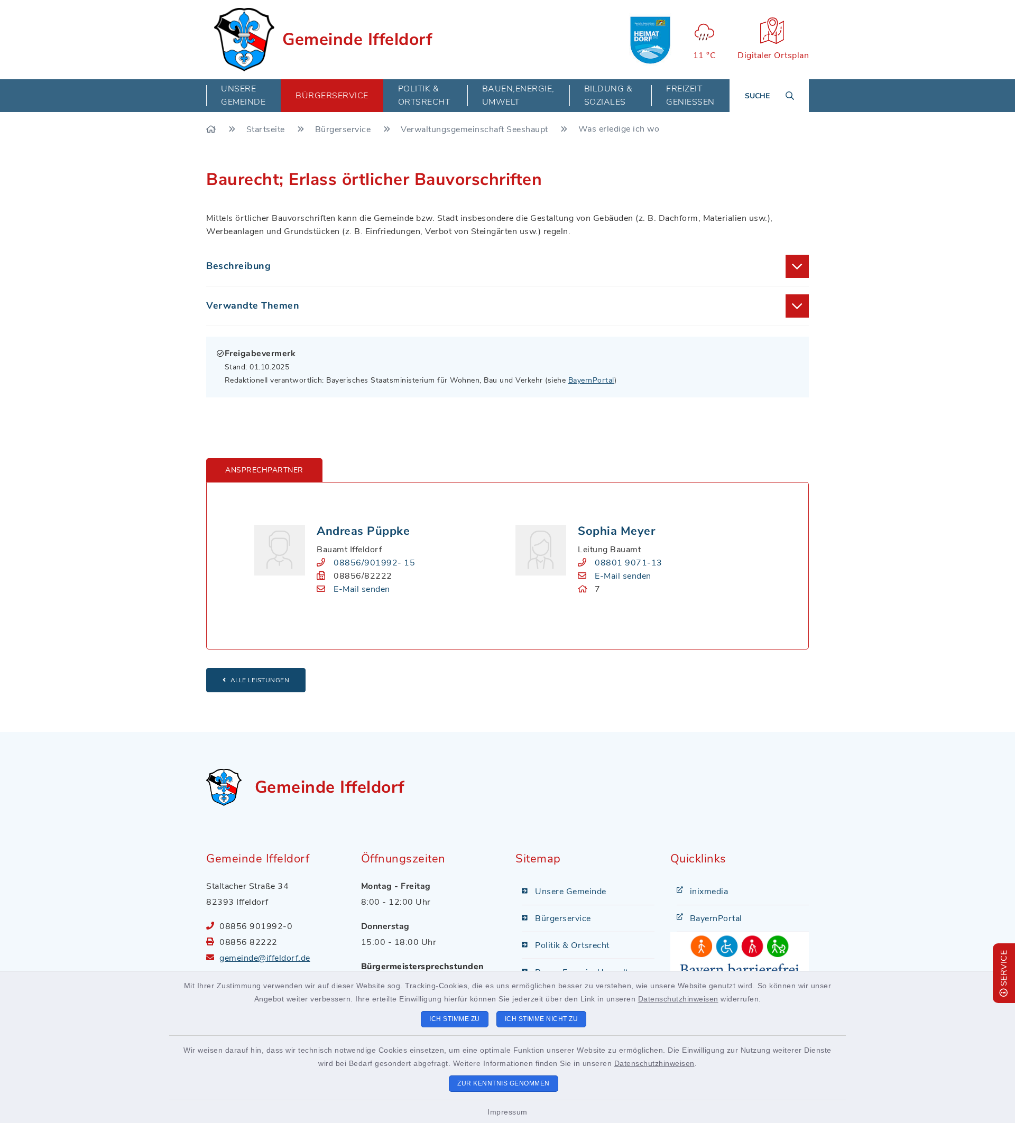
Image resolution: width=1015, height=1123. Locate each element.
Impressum (507, 1112)
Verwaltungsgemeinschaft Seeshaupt (475, 129)
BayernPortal (591, 380)
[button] (507, 266)
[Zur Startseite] (212, 129)
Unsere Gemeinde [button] (243, 95)
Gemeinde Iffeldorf (357, 40)
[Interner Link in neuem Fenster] (650, 39)
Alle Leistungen (260, 680)
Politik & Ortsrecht (572, 945)
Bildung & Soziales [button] (608, 95)
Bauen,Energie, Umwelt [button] (518, 95)
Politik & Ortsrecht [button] (424, 95)
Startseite (267, 129)
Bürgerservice (344, 129)
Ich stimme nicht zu (541, 1019)
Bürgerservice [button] (332, 95)
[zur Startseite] (244, 39)
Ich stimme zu (454, 1019)
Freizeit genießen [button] (690, 95)
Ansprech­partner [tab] (264, 470)
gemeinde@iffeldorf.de (264, 958)
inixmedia (709, 891)
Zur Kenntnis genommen (503, 1083)
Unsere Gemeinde (570, 891)
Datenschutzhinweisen (678, 999)
